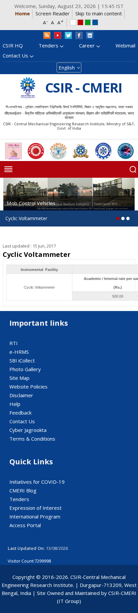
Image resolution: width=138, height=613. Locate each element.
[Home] (28, 88)
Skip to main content (98, 13)
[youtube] (57, 35)
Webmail (125, 45)
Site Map (19, 377)
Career (87, 45)
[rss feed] (47, 35)
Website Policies (28, 386)
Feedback (20, 412)
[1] (123, 218)
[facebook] (79, 35)
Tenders (48, 45)
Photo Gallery (25, 369)
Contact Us (15, 55)
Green (88, 22)
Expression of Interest (35, 507)
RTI (13, 343)
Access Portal (25, 525)
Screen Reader (53, 13)
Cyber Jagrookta (28, 430)
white (73, 22)
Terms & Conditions (32, 438)
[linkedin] (89, 35)
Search (133, 169)
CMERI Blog (23, 490)
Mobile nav (8, 169)
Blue (95, 22)
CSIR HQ (13, 45)
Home (22, 13)
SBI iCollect (22, 360)
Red (80, 22)
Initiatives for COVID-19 (37, 481)
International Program (34, 516)
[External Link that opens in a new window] (13, 151)
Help (14, 404)
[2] (128, 218)
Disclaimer (21, 395)
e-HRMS (19, 351)
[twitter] (68, 35)
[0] (118, 218)
